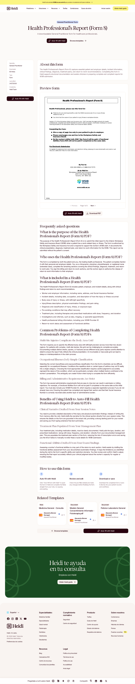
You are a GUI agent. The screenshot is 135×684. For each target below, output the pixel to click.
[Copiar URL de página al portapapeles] (91, 681)
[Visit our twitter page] (20, 618)
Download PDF (95, 213)
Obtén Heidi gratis (120, 8)
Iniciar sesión (105, 8)
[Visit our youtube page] (25, 618)
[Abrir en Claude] (58, 681)
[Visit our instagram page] (12, 618)
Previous (74, 205)
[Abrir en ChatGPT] (53, 681)
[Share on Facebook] (101, 681)
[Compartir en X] (106, 681)
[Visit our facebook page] (8, 618)
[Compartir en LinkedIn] (96, 681)
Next (92, 205)
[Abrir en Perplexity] (73, 681)
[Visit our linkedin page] (16, 618)
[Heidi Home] (12, 8)
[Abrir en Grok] (68, 681)
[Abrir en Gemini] (63, 681)
